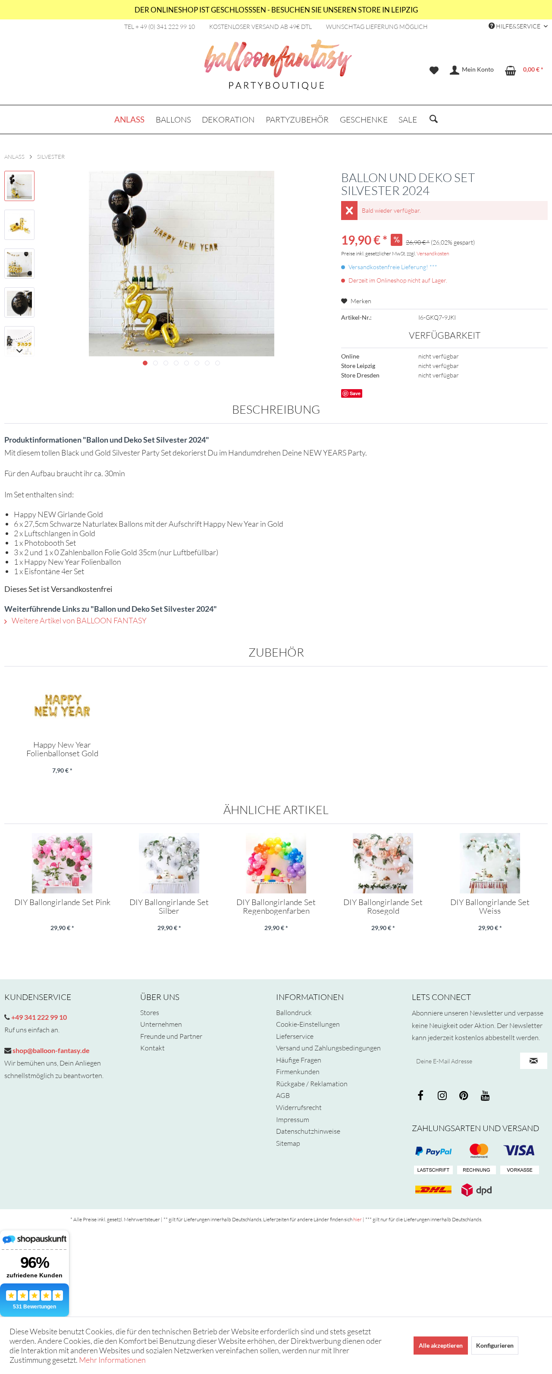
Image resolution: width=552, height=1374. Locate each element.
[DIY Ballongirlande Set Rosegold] (383, 863)
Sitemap (288, 1143)
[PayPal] (433, 1151)
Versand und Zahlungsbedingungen (328, 1048)
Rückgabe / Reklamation (312, 1083)
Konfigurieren (495, 1345)
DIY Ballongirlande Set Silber (169, 906)
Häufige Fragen (298, 1060)
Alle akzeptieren (441, 1345)
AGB (283, 1095)
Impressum (292, 1119)
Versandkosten (433, 253)
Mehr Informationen (112, 1360)
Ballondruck (294, 1012)
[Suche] (433, 119)
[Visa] (476, 1151)
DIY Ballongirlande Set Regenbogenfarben (276, 906)
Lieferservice (295, 1036)
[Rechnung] (476, 1170)
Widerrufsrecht (299, 1107)
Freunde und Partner (171, 1036)
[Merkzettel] (434, 70)
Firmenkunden (298, 1071)
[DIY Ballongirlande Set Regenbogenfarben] (276, 863)
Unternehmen (161, 1024)
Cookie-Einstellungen (308, 1024)
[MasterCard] (519, 1151)
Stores (149, 1012)
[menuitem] (434, 70)
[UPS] (476, 1189)
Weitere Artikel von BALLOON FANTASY (78, 620)
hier (357, 1219)
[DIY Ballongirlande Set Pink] (62, 863)
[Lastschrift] (433, 1170)
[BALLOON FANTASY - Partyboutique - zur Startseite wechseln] (278, 69)
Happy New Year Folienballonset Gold (62, 749)
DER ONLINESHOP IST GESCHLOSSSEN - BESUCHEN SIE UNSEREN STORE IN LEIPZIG (276, 9)
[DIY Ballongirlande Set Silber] (169, 863)
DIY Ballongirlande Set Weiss (490, 906)
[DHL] (433, 1189)
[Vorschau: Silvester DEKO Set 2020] (19, 186)
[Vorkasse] (519, 1170)
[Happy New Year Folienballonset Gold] (62, 706)
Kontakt (152, 1048)
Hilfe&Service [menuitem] (518, 26)
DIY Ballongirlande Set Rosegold (383, 906)
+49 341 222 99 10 (38, 1017)
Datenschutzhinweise (308, 1131)
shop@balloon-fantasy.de (50, 1050)
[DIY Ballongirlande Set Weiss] (490, 863)
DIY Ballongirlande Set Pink (62, 902)
